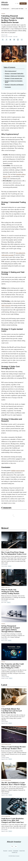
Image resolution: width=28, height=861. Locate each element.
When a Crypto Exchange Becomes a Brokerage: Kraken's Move (13, 747)
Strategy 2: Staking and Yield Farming (14, 76)
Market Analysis (5, 587)
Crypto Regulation (6, 744)
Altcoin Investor (5, 3)
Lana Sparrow (4, 793)
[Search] (17, 3)
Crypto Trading (5, 550)
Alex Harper (4, 564)
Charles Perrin (5, 676)
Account (5, 850)
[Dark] (16, 3)
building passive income (18, 470)
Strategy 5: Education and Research (14, 84)
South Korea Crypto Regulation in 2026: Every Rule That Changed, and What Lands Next (12, 820)
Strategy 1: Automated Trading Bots (14, 73)
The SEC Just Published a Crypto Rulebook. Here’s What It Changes (13, 783)
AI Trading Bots (5, 8)
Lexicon (10, 850)
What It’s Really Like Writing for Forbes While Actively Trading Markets (10, 591)
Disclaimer (15, 850)
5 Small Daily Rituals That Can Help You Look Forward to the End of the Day (11, 711)
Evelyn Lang (4, 35)
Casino (3, 706)
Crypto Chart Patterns (17, 8)
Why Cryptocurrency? (10, 71)
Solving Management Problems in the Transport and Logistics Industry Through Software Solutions (11, 629)
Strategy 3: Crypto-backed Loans (13, 78)
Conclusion (8, 87)
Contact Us (14, 852)
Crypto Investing (5, 816)
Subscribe (23, 3)
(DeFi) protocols (6, 305)
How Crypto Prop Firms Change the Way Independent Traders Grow (13, 553)
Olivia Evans (4, 638)
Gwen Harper (4, 721)
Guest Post (22, 850)
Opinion (3, 13)
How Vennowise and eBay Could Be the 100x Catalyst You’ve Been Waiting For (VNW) (12, 666)
